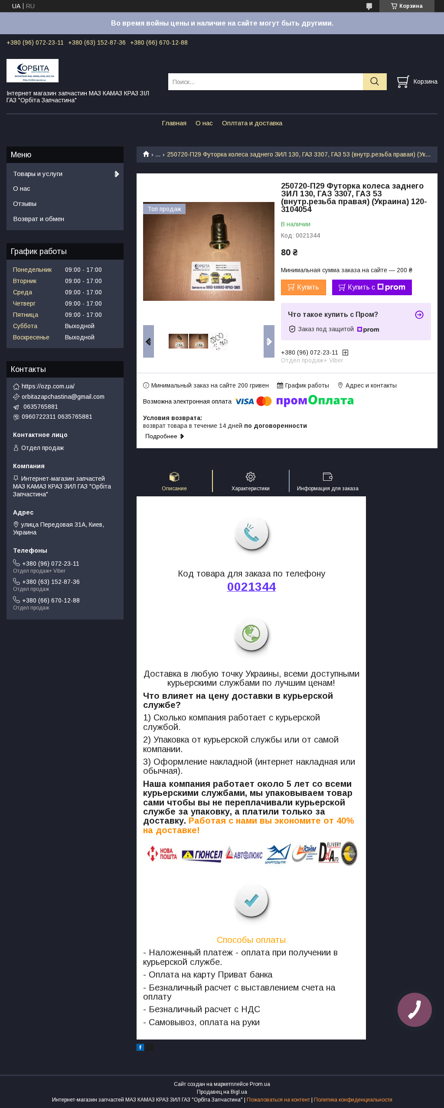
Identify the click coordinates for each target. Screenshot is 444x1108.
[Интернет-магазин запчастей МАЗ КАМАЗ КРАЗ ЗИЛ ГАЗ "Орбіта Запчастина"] (82, 70)
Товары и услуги (37, 173)
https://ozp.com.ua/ (48, 386)
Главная (174, 123)
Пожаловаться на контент (278, 1100)
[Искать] (375, 81)
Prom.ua (260, 1084)
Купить (308, 287)
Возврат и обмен (38, 218)
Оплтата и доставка (252, 123)
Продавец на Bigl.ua (222, 1092)
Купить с (361, 287)
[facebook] (140, 1048)
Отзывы (24, 203)
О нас (204, 123)
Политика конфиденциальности (353, 1100)
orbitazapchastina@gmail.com (63, 396)
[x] (149, 1048)
